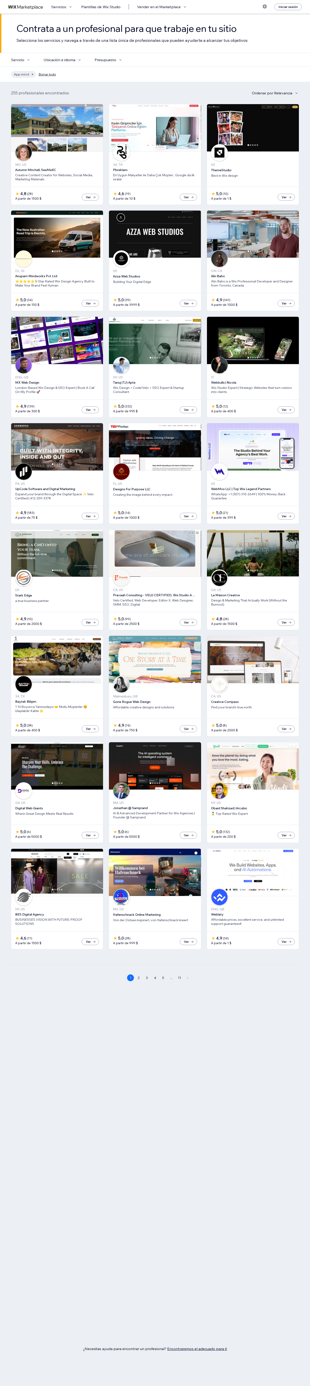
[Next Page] (187, 977)
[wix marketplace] (25, 7)
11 (179, 978)
